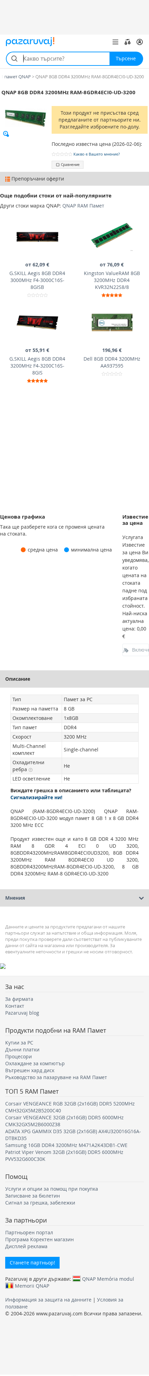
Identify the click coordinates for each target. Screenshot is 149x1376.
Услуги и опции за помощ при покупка (51, 1188)
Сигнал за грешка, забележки (40, 1202)
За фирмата (19, 999)
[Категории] (115, 41)
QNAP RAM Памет (83, 205)
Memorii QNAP (32, 1285)
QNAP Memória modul (108, 1279)
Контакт (14, 1006)
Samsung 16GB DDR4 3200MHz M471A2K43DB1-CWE (66, 1145)
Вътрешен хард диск (29, 1070)
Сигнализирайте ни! (36, 797)
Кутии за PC (19, 1042)
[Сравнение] (127, 41)
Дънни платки (22, 1049)
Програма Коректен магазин (39, 1239)
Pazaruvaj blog (22, 1012)
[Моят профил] (139, 41)
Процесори (18, 1056)
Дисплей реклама (26, 1246)
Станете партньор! (32, 1262)
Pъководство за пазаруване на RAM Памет (56, 1077)
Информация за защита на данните (48, 1299)
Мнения (15, 897)
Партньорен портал (29, 1232)
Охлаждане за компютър (35, 1063)
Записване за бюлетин (32, 1195)
